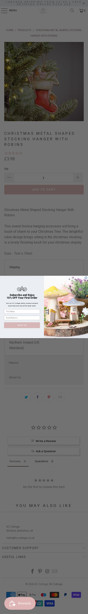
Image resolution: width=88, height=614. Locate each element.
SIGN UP (22, 325)
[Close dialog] (86, 278)
